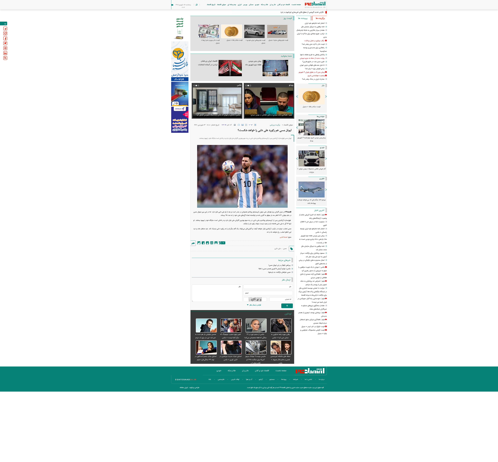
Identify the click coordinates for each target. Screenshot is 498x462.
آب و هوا (249, 379)
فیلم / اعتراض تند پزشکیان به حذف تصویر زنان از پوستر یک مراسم (271, 113)
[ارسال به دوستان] (239, 125)
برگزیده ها (320, 18)
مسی (285, 248)
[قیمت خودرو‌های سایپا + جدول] (277, 31)
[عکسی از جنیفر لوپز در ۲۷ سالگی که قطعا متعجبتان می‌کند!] (255, 325)
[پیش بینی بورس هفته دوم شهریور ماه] (275, 68)
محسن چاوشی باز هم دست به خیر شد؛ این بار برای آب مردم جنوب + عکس (205, 338)
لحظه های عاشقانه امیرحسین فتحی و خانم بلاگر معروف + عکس (280, 360)
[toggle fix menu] (3, 23)
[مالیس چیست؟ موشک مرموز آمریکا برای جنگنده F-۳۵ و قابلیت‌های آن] (255, 347)
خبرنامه (295, 379)
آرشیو (261, 379)
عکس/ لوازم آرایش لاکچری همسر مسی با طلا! (274, 268)
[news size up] (255, 125)
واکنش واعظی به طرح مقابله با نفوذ (312, 54)
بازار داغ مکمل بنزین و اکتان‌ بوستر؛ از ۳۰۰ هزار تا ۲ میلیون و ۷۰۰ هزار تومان (311, 139)
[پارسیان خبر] (179, 61)
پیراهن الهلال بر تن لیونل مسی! (279, 265)
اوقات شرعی (235, 379)
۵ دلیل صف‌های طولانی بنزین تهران (312, 65)
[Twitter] (198, 242)
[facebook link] (5, 38)
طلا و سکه (264, 4)
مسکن (251, 4)
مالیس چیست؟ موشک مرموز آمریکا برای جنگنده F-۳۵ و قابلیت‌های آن (255, 360)
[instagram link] (5, 33)
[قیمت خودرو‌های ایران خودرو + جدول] (254, 31)
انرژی (239, 4)
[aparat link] (5, 48)
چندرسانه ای (231, 4)
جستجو (272, 379)
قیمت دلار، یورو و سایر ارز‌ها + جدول (210, 41)
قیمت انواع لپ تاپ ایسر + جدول (312, 326)
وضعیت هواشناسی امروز (316, 75)
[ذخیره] (242, 125)
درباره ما (321, 379)
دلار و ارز (273, 4)
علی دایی (277, 248)
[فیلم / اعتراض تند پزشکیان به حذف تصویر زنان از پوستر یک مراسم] (269, 102)
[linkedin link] (5, 53)
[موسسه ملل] (179, 94)
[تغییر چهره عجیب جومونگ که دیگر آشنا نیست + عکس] (230, 325)
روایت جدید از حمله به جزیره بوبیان (312, 58)
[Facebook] (203, 242)
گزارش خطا (216, 242)
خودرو (257, 4)
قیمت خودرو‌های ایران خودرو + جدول (255, 41)
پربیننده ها (302, 18)
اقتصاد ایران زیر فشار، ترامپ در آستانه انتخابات (207, 63)
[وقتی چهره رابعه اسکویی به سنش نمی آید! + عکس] (280, 325)
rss (210, 379)
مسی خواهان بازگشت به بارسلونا (279, 272)
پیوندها (283, 379)
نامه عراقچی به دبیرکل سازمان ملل (312, 26)
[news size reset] (251, 125)
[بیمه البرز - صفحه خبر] (179, 28)
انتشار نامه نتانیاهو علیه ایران (314, 23)
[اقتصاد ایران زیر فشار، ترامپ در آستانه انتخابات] (230, 68)
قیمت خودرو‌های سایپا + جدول (278, 40)
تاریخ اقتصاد (211, 4)
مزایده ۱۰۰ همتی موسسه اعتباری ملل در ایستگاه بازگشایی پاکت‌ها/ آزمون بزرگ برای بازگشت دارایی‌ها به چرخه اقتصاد (312, 292)
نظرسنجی (221, 379)
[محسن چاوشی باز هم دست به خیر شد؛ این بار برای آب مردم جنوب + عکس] (205, 325)
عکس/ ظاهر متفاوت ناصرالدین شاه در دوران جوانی (222, 115)
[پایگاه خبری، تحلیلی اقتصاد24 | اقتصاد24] (311, 5)
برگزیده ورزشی (275, 125)
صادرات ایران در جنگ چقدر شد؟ (313, 79)
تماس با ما (308, 379)
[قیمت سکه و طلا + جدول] (231, 31)
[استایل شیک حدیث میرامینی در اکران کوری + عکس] (230, 347)
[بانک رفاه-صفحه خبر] (179, 120)
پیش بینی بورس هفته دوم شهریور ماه (253, 63)
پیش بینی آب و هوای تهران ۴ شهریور (311, 72)
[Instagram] (211, 242)
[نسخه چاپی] (235, 125)
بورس (245, 4)
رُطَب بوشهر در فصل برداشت (314, 40)
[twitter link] (5, 43)
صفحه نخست (296, 4)
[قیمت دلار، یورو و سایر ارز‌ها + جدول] (208, 31)
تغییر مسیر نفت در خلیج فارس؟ (313, 61)
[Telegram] (207, 242)
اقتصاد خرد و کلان (283, 4)
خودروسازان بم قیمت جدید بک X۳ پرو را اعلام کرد (311, 170)
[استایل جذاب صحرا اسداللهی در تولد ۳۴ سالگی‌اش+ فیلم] (205, 347)
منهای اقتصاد (221, 4)
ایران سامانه (184, 387)
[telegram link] (5, 28)
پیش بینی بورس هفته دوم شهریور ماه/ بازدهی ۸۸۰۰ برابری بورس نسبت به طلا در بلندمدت (313, 239)
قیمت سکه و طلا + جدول (234, 40)
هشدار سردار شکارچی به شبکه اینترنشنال (310, 30)
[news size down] (246, 125)
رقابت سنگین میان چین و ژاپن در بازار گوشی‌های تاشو (311, 202)
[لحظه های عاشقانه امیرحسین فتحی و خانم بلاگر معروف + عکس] (280, 347)
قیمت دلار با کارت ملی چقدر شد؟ (313, 44)
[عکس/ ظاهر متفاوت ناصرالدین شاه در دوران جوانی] (217, 102)
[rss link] (5, 58)
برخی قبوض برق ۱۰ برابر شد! (314, 68)
